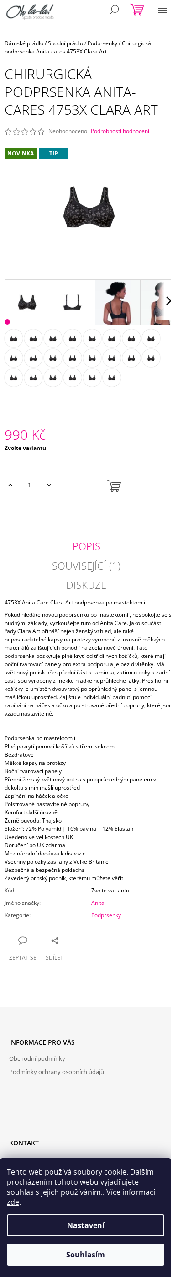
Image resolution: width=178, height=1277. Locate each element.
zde (13, 1202)
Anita (98, 903)
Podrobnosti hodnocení (120, 131)
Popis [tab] (86, 545)
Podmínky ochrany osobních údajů (56, 1072)
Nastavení (86, 1225)
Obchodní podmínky (37, 1058)
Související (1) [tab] (86, 565)
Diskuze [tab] (86, 584)
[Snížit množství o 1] (49, 485)
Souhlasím (85, 1255)
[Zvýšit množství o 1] (10, 485)
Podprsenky (106, 915)
